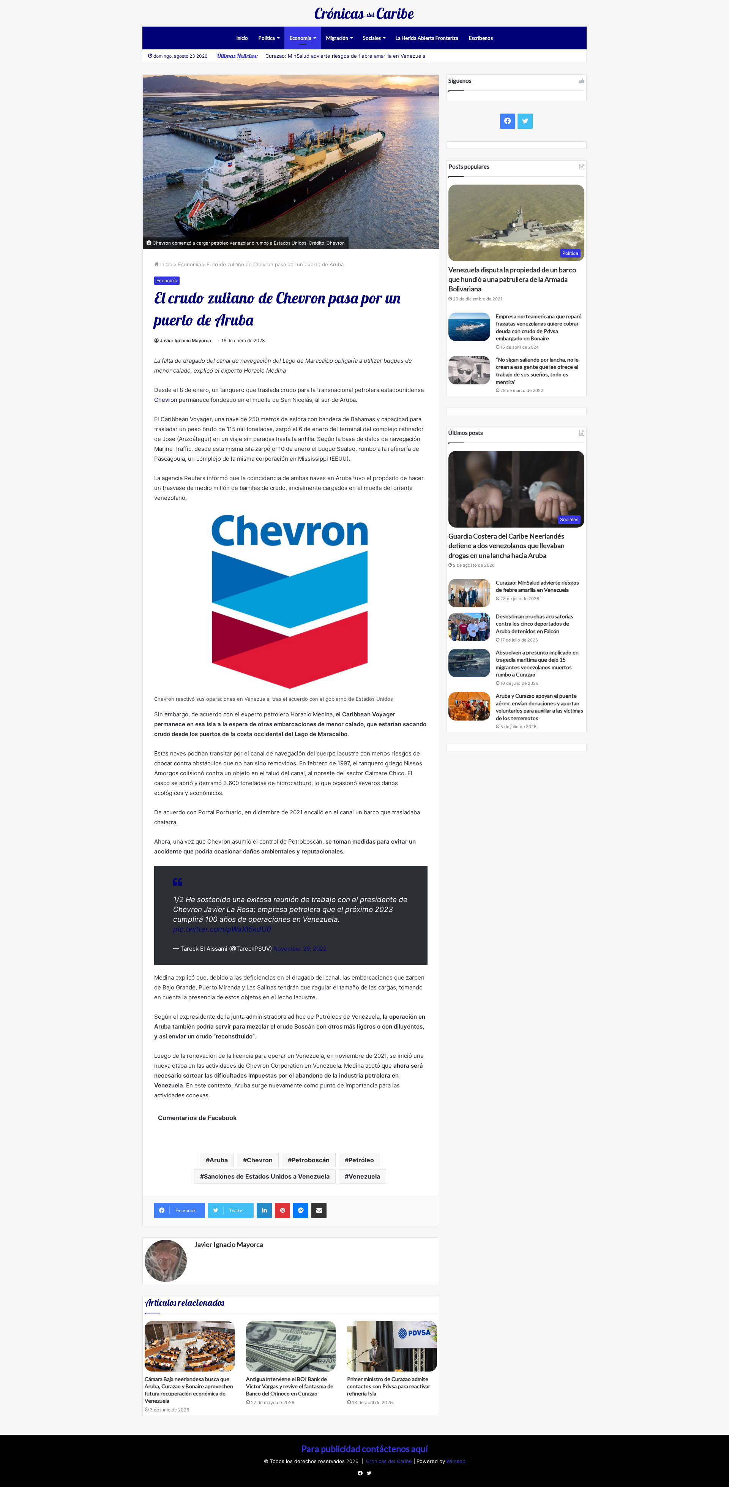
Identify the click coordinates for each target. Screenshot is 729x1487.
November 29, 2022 (300, 948)
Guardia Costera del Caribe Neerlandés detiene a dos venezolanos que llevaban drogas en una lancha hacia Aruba (506, 545)
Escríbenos (481, 38)
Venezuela (364, 1176)
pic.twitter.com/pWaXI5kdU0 (222, 929)
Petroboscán (311, 1160)
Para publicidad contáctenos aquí (364, 1448)
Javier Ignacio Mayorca (185, 340)
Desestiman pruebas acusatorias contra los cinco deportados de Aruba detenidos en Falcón (534, 623)
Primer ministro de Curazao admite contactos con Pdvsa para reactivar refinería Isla (388, 1386)
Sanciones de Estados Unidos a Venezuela (267, 1176)
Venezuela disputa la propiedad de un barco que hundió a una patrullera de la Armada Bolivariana (512, 279)
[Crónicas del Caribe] (364, 13)
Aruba (219, 1160)
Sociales (372, 38)
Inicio (242, 38)
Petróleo (361, 1160)
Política (267, 38)
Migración (337, 38)
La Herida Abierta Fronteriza (427, 38)
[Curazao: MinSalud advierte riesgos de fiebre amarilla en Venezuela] (469, 593)
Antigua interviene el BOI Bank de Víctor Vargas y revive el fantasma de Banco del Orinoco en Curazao (289, 1386)
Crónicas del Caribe (389, 1461)
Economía (300, 38)
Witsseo (456, 1461)
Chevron (165, 399)
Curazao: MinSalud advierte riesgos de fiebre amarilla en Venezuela (345, 56)
